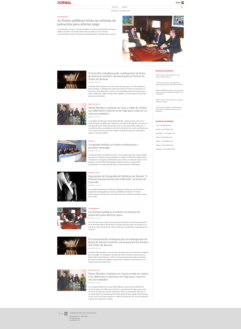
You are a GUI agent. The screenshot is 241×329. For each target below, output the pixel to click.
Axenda (124, 7)
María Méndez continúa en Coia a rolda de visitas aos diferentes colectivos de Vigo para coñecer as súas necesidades (117, 110)
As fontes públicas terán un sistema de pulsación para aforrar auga (86, 22)
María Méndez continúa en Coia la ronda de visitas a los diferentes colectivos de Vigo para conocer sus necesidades (118, 276)
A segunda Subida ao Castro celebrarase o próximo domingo (113, 146)
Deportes (91, 141)
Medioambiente (62, 17)
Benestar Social (94, 104)
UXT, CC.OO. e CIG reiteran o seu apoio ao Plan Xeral (168, 76)
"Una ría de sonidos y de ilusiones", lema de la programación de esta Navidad (169, 109)
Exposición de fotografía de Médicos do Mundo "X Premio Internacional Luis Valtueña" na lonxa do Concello (117, 179)
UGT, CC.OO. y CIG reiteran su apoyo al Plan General (169, 101)
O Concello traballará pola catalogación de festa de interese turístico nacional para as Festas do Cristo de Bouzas (116, 76)
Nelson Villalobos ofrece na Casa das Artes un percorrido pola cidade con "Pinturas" (170, 92)
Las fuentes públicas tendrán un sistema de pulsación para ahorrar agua (114, 213)
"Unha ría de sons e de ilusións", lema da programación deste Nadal (169, 83)
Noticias (115, 7)
